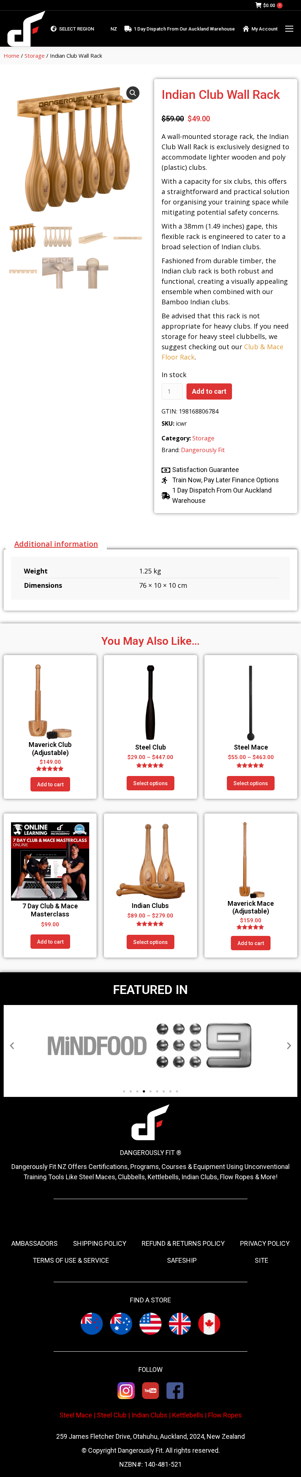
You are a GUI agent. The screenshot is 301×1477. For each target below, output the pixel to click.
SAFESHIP (182, 1260)
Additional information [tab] (56, 544)
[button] (132, 93)
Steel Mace (75, 1415)
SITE (261, 1260)
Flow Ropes (225, 1415)
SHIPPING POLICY (99, 1243)
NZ (113, 29)
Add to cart (209, 391)
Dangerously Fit (203, 450)
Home (11, 55)
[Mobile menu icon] (289, 28)
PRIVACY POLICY (265, 1243)
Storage (35, 55)
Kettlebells (187, 1415)
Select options (150, 783)
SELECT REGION (76, 29)
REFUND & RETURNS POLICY (183, 1243)
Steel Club (112, 1415)
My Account (264, 29)
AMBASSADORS (34, 1243)
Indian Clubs (149, 1415)
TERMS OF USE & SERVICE (71, 1260)
